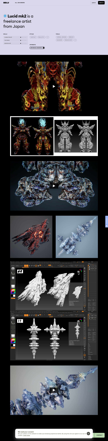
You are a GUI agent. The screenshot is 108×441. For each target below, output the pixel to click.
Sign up (101, 2)
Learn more (26, 435)
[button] (54, 136)
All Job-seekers (20, 2)
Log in (94, 2)
